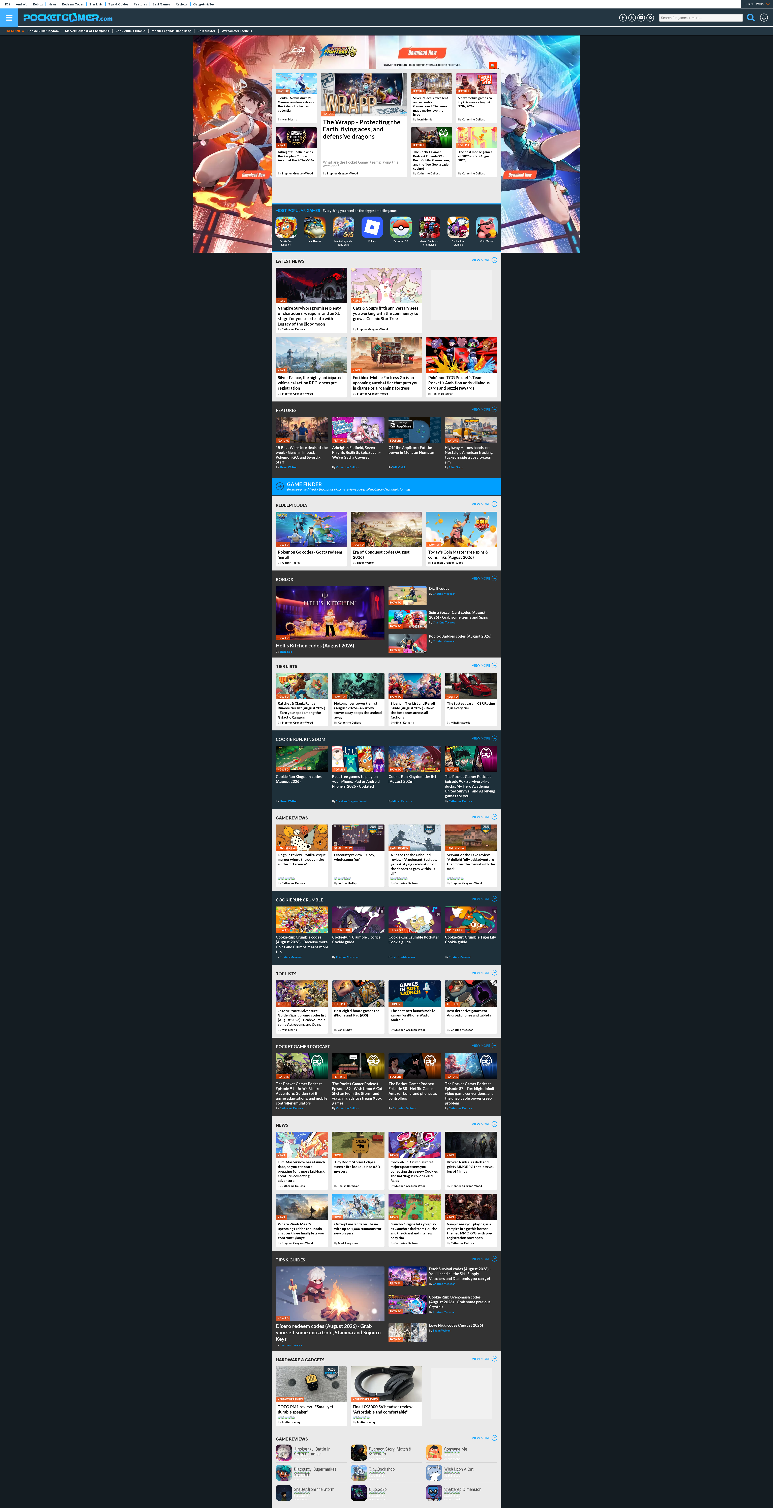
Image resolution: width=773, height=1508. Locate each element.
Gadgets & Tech (204, 4)
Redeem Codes (73, 4)
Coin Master (206, 31)
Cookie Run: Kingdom (43, 31)
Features (140, 4)
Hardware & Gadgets (300, 1359)
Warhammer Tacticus (237, 31)
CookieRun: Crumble (130, 31)
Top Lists (286, 973)
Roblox (38, 4)
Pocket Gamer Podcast (303, 1046)
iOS (7, 4)
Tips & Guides (118, 4)
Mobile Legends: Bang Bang (171, 31)
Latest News (290, 260)
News (52, 4)
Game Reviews (292, 817)
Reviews (182, 4)
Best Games (161, 4)
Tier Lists (96, 4)
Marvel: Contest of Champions (87, 31)
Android (21, 4)
